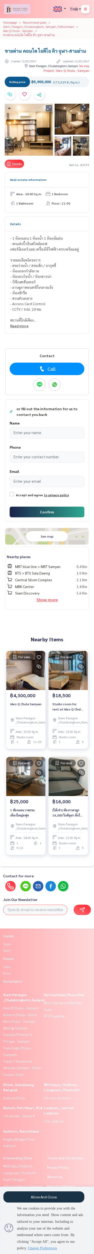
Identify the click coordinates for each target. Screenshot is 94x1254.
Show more (47, 599)
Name (15, 423)
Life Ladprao (54, 1121)
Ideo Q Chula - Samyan (18, 31)
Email (14, 471)
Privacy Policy (58, 1167)
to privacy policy (56, 495)
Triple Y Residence (17, 1061)
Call (52, 369)
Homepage (10, 22)
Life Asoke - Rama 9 (19, 1115)
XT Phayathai (54, 1016)
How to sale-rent (61, 1186)
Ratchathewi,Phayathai (64, 994)
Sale (6, 944)
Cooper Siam (13, 1074)
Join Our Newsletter (20, 899)
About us (54, 1176)
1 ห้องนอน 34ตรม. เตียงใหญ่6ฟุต (22, 812)
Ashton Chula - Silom (20, 1014)
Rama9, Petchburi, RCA (23, 1107)
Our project (12, 981)
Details (15, 224)
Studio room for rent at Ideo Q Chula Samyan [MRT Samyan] (67, 707)
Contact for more (18, 875)
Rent (7, 950)
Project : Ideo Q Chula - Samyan (66, 70)
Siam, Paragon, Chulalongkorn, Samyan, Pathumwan (38, 26)
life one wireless (57, 1097)
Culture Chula (14, 1097)
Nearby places (19, 556)
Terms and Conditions (65, 1157)
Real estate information (28, 180)
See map (84, 66)
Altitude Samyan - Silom (22, 1067)
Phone (15, 447)
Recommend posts (34, 22)
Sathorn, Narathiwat (21, 1131)
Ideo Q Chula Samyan (26, 704)
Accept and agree (29, 495)
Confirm (47, 512)
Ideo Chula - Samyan (19, 1021)
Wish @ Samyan (15, 1028)
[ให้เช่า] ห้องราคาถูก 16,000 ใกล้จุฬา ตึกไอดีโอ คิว (67, 813)
